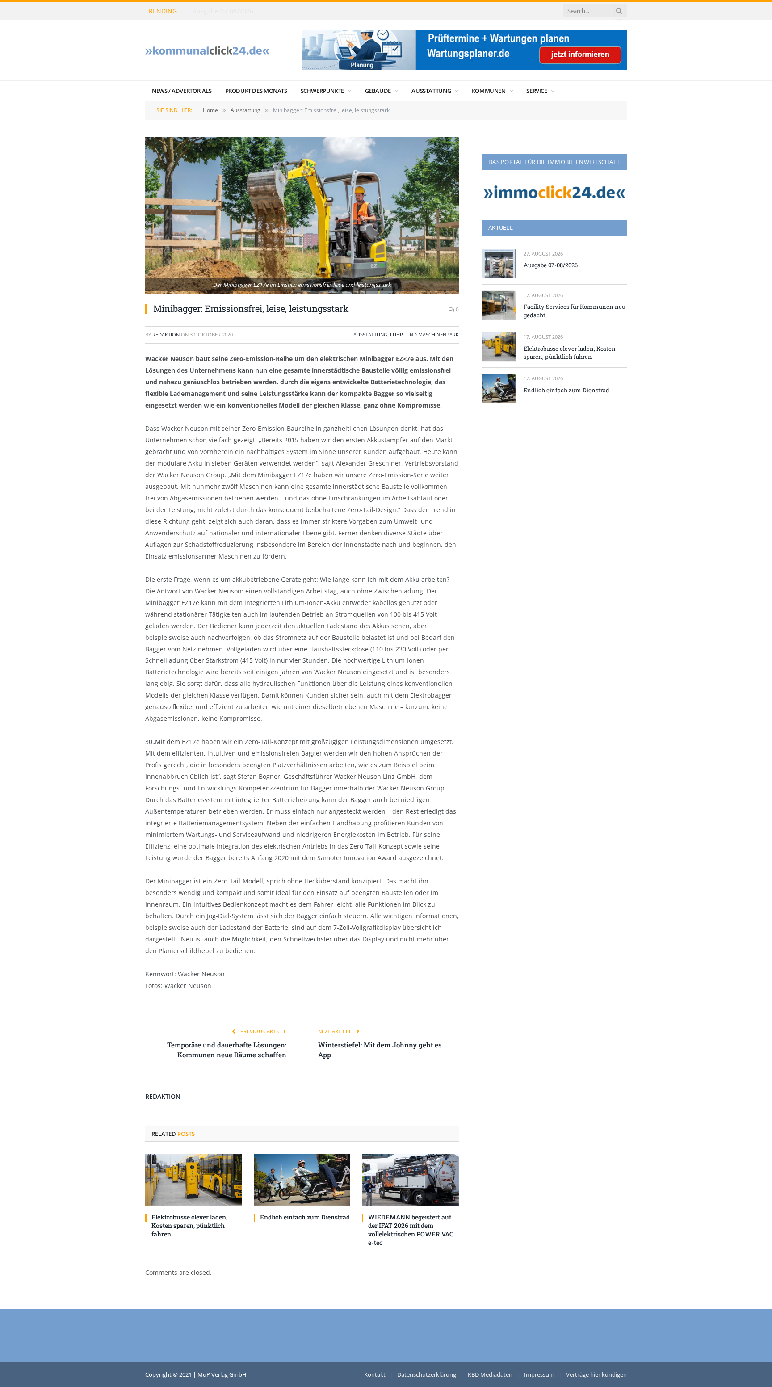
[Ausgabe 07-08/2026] (499, 263)
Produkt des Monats (256, 91)
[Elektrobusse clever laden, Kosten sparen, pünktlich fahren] (193, 1180)
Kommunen (489, 91)
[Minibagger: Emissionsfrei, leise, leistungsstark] (302, 215)
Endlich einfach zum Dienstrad (305, 1217)
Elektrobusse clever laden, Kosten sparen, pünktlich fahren (189, 1225)
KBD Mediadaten (490, 1374)
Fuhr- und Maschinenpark (424, 334)
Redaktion (166, 334)
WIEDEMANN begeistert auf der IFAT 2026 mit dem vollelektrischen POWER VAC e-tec (410, 1230)
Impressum (539, 1374)
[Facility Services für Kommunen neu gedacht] (499, 305)
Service (536, 91)
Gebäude (378, 91)
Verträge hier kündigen (596, 1374)
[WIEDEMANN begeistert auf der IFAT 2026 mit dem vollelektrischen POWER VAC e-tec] (410, 1180)
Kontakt (375, 1374)
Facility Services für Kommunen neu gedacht (259, 11)
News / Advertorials (182, 91)
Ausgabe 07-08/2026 (551, 265)
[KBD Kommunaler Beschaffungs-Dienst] (207, 50)
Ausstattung (431, 91)
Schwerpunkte (322, 91)
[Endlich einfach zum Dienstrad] (302, 1180)
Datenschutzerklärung (426, 1374)
